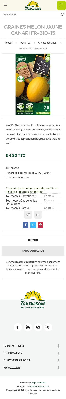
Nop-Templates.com (39, 386)
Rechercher (62, 14)
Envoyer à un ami (38, 215)
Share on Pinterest (40, 225)
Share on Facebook (25, 225)
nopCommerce (39, 382)
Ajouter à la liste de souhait (28, 215)
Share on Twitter (33, 225)
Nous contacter (33, 250)
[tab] (33, 240)
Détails (33, 239)
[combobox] (29, 14)
